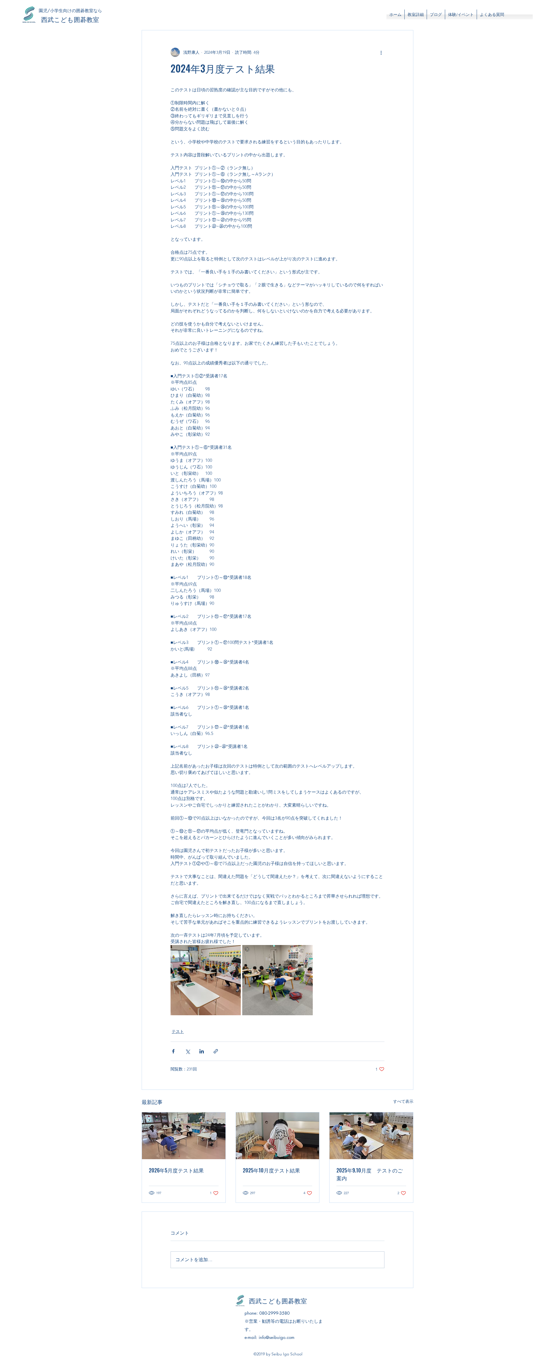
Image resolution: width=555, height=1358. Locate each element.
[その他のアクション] (381, 52)
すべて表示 (403, 1101)
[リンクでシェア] (216, 1051)
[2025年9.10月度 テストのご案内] (371, 1135)
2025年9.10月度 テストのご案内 (369, 1174)
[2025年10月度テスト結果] (277, 1135)
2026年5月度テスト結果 (176, 1170)
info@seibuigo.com (277, 1337)
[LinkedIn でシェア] (201, 1051)
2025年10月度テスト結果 (271, 1170)
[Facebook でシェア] (173, 1051)
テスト (178, 1031)
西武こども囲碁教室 (70, 19)
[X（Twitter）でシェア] (187, 1051)
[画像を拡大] (206, 980)
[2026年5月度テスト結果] (183, 1135)
